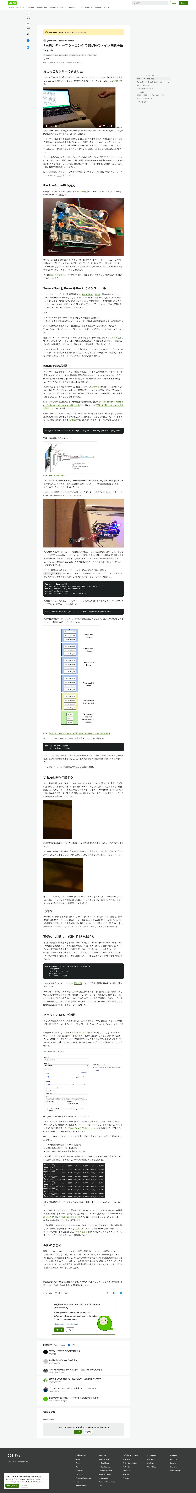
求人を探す (12, 1485)
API (100, 1486)
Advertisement (81, 1486)
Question (30, 7)
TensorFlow (92, 55)
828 (28, 18)
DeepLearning (74, 55)
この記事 (113, 337)
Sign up (59, 1329)
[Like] (28, 14)
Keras (84, 55)
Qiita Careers (86, 7)
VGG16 (72, 420)
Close (24, 1485)
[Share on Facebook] (28, 40)
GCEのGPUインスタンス (83, 1032)
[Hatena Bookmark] (28, 47)
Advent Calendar (105, 1471)
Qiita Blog (173, 1467)
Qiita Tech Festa (105, 1474)
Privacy (78, 1467)
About (78, 1459)
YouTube (126, 1474)
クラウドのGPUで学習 (145, 98)
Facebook (126, 1471)
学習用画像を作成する (145, 89)
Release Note (104, 1459)
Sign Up (88, 1432)
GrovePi (80, 191)
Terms (78, 1463)
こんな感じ (114, 81)
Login (174, 3)
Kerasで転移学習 (143, 85)
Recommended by (61, 1345)
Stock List (20, 7)
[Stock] (28, 24)
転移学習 (95, 387)
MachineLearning (61, 55)
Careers (173, 1463)
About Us (173, 1459)
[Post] (28, 33)
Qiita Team (150, 1459)
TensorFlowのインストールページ (83, 1128)
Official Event (42, 7)
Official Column (57, 7)
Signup (183, 3)
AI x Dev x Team (102, 7)
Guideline (79, 1471)
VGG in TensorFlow (58, 475)
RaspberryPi (48, 55)
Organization (72, 7)
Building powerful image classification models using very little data (79, 733)
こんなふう (79, 1228)
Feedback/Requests (83, 1478)
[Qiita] (12, 3)
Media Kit (79, 1474)
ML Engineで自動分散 (70, 1217)
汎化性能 (78, 983)
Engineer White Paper (107, 1482)
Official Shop (151, 1467)
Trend (11, 7)
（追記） (142, 92)
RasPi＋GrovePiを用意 (145, 79)
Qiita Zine (150, 1463)
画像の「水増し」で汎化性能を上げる (150, 95)
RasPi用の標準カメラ (58, 275)
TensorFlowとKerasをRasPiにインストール (153, 82)
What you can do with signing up (66, 1324)
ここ (59, 175)
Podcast (126, 1478)
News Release (175, 1471)
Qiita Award (103, 1478)
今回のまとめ (142, 102)
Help (77, 1482)
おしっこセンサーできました (147, 75)
